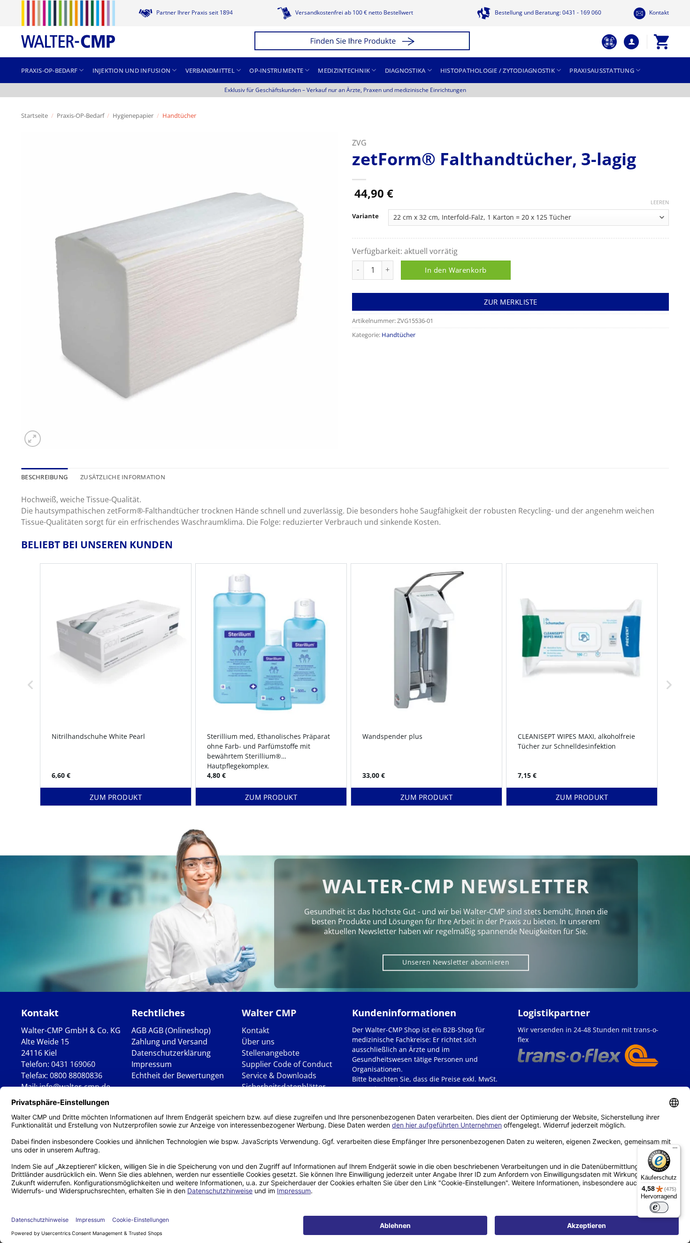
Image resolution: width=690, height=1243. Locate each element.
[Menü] (675, 1150)
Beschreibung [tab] (44, 477)
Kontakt (658, 12)
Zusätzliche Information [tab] (122, 477)
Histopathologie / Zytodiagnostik (497, 70)
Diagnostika (405, 70)
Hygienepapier (133, 115)
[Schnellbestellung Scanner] (609, 42)
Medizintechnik (344, 70)
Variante (365, 216)
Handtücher (179, 115)
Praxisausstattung (601, 70)
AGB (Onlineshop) (179, 1030)
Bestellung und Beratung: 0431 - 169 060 (547, 12)
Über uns (258, 1041)
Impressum (151, 1064)
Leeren (660, 202)
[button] (363, 42)
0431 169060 (73, 1064)
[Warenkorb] (661, 42)
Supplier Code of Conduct (287, 1064)
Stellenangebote (270, 1053)
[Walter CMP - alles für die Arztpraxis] (68, 24)
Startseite (34, 115)
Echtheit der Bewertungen (177, 1075)
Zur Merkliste (510, 302)
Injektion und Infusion (131, 70)
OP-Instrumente (276, 70)
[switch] (659, 1207)
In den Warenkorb (455, 270)
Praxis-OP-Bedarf (49, 70)
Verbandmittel (210, 70)
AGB (138, 1030)
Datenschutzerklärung (171, 1053)
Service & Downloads (279, 1075)
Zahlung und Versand (169, 1041)
